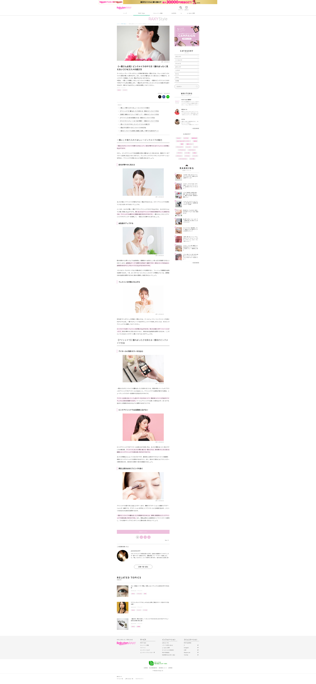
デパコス (187, 156)
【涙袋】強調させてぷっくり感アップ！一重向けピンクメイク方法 (139, 114)
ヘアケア (177, 70)
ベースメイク (178, 60)
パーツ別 (145, 610)
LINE (185, 650)
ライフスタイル (182, 158)
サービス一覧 (120, 678)
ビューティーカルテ (145, 650)
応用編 (138, 626)
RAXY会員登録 (187, 642)
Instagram (186, 647)
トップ (125, 13)
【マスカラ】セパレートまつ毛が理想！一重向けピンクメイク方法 (139, 121)
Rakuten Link (187, 652)
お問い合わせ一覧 (129, 678)
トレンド (125, 90)
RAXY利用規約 (165, 652)
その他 (177, 81)
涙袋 (145, 593)
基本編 (195, 141)
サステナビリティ (140, 678)
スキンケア (178, 56)
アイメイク (123, 87)
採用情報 (170, 667)
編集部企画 (194, 138)
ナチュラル (139, 593)
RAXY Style (141, 13)
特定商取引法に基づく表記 (168, 655)
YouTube (186, 655)
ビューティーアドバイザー (146, 652)
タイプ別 (192, 158)
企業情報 (146, 667)
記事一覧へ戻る (143, 567)
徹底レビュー (190, 144)
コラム (177, 77)
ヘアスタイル (182, 150)
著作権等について (163, 667)
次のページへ (143, 532)
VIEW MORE (195, 128)
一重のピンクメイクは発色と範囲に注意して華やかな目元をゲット (139, 131)
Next (167, 540)
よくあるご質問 (191, 13)
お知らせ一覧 (165, 642)
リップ (195, 147)
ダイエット (179, 156)
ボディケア (178, 67)
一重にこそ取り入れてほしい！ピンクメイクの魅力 (134, 108)
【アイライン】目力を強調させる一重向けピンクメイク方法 (137, 118)
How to (119, 90)
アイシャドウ (180, 147)
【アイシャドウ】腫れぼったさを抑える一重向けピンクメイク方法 (139, 111)
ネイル (177, 74)
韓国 (182, 144)
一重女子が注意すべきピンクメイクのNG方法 (132, 127)
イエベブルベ (192, 150)
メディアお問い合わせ (167, 645)
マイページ (143, 647)
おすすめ (186, 138)
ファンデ (195, 156)
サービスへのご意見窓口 (168, 650)
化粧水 (194, 153)
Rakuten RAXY (124, 8)
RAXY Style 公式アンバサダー (183, 141)
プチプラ (180, 153)
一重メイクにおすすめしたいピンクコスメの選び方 (134, 124)
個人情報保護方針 (153, 667)
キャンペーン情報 (158, 13)
